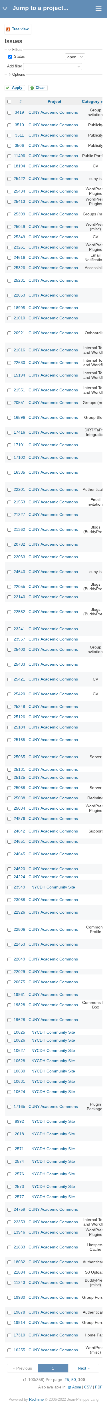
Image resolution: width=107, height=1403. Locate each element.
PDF (98, 1387)
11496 (19, 155)
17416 (19, 432)
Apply (17, 88)
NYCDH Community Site (53, 887)
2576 (19, 1174)
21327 (19, 514)
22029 (19, 971)
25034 (19, 808)
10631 (19, 1081)
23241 (19, 629)
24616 (19, 257)
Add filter (14, 66)
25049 (19, 226)
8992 (19, 1121)
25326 (19, 267)
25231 (19, 280)
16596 (19, 417)
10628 (19, 1060)
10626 (19, 1040)
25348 (19, 706)
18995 (19, 307)
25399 (19, 214)
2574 (19, 1161)
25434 (19, 191)
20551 (19, 402)
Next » (84, 1368)
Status (19, 57)
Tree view (20, 29)
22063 (19, 557)
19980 (19, 1297)
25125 (19, 777)
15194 (19, 375)
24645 (19, 854)
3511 (19, 135)
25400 (19, 649)
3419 (19, 112)
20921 (19, 333)
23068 (19, 899)
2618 (19, 1134)
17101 (19, 445)
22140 (19, 597)
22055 (19, 586)
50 (73, 1379)
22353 (19, 1222)
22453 (19, 944)
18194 (19, 166)
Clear (40, 88)
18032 (19, 1262)
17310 (19, 1335)
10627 (19, 1050)
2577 (19, 1196)
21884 (19, 1272)
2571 (19, 1148)
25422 (19, 178)
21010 (19, 318)
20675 (19, 982)
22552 (19, 611)
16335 (19, 472)
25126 (19, 716)
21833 (19, 1247)
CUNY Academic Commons (53, 112)
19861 (19, 994)
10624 (19, 1091)
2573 (19, 1186)
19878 (19, 1312)
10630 (19, 1071)
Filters (17, 50)
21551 (19, 390)
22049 (19, 959)
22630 (19, 362)
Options (18, 75)
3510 (19, 125)
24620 (19, 868)
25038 (19, 798)
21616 (19, 350)
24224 (19, 876)
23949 (19, 887)
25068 (19, 787)
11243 (19, 1282)
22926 (19, 912)
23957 (19, 639)
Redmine (36, 1400)
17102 (19, 457)
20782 (19, 544)
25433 (19, 664)
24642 (19, 831)
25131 (19, 769)
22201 (19, 489)
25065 (19, 756)
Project (54, 101)
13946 (19, 1232)
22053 (19, 295)
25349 (19, 237)
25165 (19, 739)
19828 (19, 1004)
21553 (19, 502)
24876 (19, 818)
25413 (19, 201)
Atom (76, 1387)
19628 (19, 1019)
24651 (19, 841)
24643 (19, 571)
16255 (19, 1350)
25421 (19, 679)
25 (66, 1379)
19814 (19, 1322)
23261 (19, 247)
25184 (19, 727)
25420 (19, 694)
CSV (88, 1387)
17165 (19, 1106)
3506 (19, 145)
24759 (19, 1209)
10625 (19, 1032)
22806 (19, 929)
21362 (19, 529)
